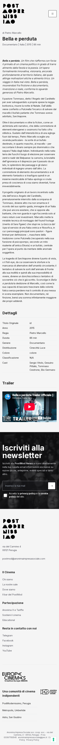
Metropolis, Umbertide (13, 710)
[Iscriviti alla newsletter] (51, 485)
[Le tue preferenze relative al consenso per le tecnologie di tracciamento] (53, 739)
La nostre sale (10, 584)
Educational (8, 620)
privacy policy (28, 493)
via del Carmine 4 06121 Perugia (11, 548)
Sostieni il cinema (11, 615)
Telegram (7, 635)
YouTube (7, 650)
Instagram (7, 645)
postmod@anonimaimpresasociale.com (23, 558)
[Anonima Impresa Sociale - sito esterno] (49, 691)
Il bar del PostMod (12, 594)
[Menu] (52, 13)
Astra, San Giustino (12, 717)
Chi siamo (7, 579)
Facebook (7, 640)
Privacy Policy (32, 740)
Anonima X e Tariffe (13, 609)
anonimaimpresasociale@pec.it (32, 737)
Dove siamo (8, 589)
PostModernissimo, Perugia (16, 703)
